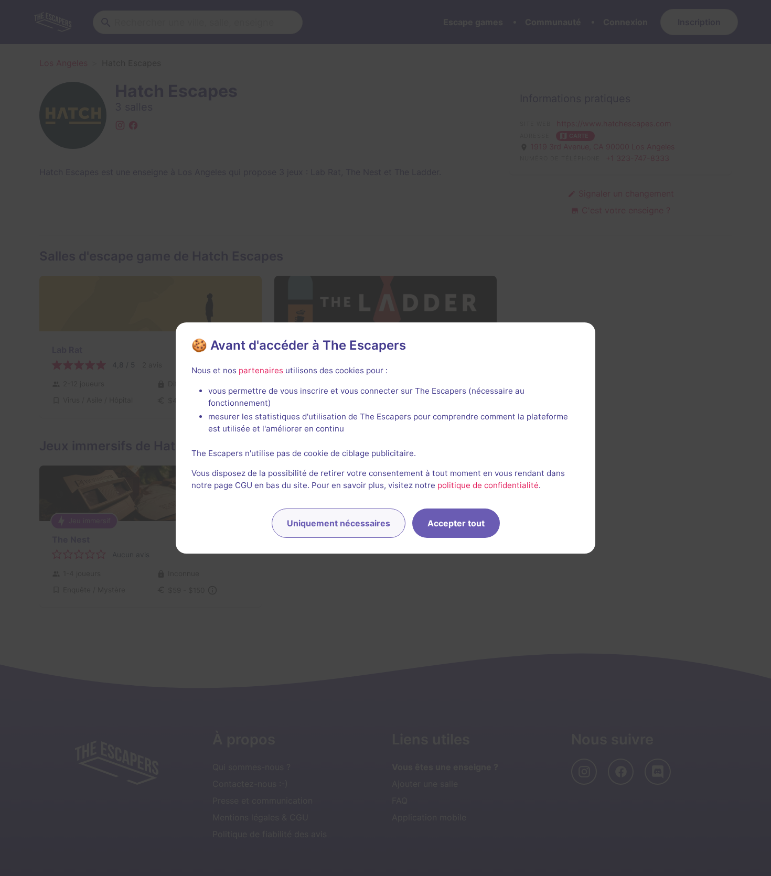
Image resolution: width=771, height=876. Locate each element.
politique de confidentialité (488, 485)
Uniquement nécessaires (338, 523)
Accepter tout (456, 523)
